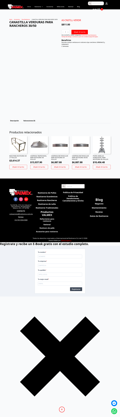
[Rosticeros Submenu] (43, 6)
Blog (78, 6)
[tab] (14, 120)
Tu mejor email (43, 279)
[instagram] (21, 199)
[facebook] (16, 199)
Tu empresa (42, 261)
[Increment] (68, 32)
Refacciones (60, 6)
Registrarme (76, 289)
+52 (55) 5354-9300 (20, 220)
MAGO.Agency (66, 240)
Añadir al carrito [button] (18, 167)
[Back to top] (62, 409)
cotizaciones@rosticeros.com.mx (21, 214)
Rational (70, 6)
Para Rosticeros (26, 19)
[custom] (26, 199)
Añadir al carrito (80, 32)
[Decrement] (63, 32)
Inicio (29, 6)
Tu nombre (42, 252)
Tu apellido (42, 270)
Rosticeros (38, 6)
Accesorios (49, 6)
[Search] (90, 3)
